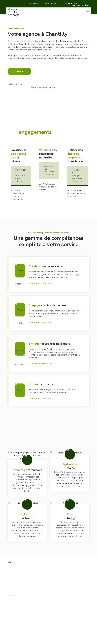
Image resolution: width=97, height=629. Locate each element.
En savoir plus (18, 202)
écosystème (30, 536)
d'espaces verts (45, 266)
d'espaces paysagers (49, 344)
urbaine (69, 466)
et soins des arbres (47, 305)
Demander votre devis (41, 283)
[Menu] (87, 12)
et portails (42, 384)
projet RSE (17, 525)
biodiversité (33, 528)
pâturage (60, 531)
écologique (62, 525)
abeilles (30, 522)
